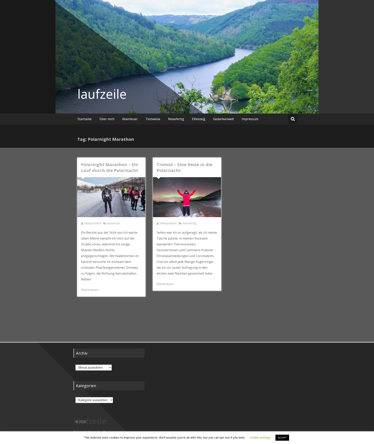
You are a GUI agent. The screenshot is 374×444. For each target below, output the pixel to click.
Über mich (106, 119)
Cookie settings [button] (260, 437)
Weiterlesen (90, 290)
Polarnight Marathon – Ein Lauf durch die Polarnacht (109, 167)
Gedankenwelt (223, 119)
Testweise (153, 119)
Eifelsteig (198, 119)
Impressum (250, 119)
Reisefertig (176, 119)
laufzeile (102, 93)
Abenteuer (130, 119)
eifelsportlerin (92, 223)
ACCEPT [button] (282, 437)
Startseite (84, 119)
